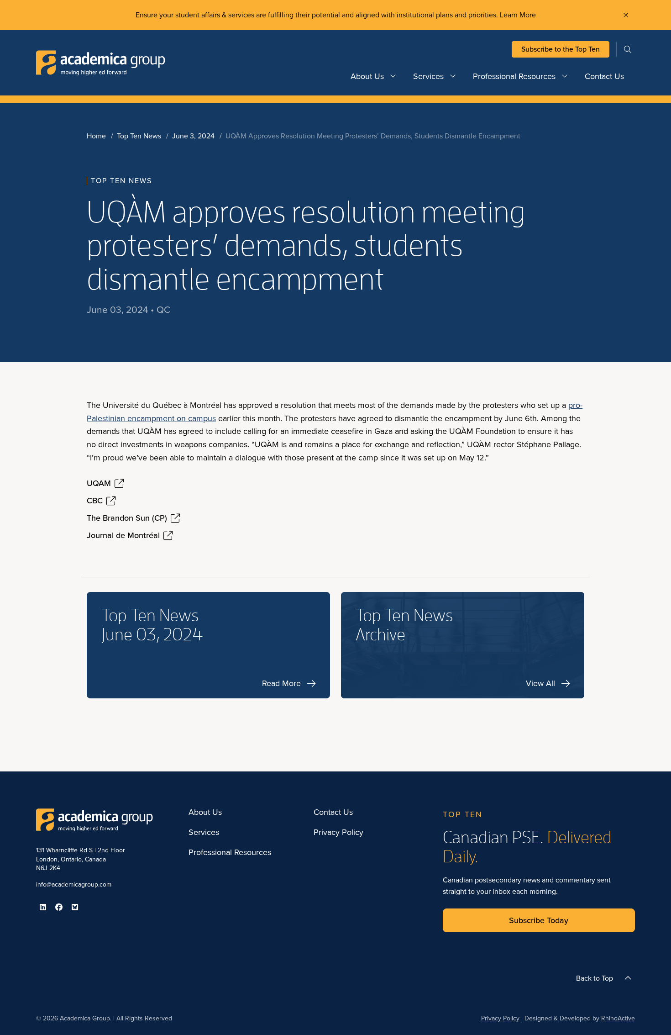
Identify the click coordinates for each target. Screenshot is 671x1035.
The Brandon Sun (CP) (127, 518)
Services (428, 76)
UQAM (99, 483)
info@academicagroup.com (73, 884)
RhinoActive (618, 1018)
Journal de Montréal (123, 535)
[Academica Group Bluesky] (75, 907)
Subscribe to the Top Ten (560, 49)
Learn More (518, 15)
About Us (367, 76)
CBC (95, 501)
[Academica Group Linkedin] (43, 907)
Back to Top (594, 978)
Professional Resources (514, 76)
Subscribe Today (538, 920)
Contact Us (604, 76)
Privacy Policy (338, 832)
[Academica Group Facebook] (59, 907)
